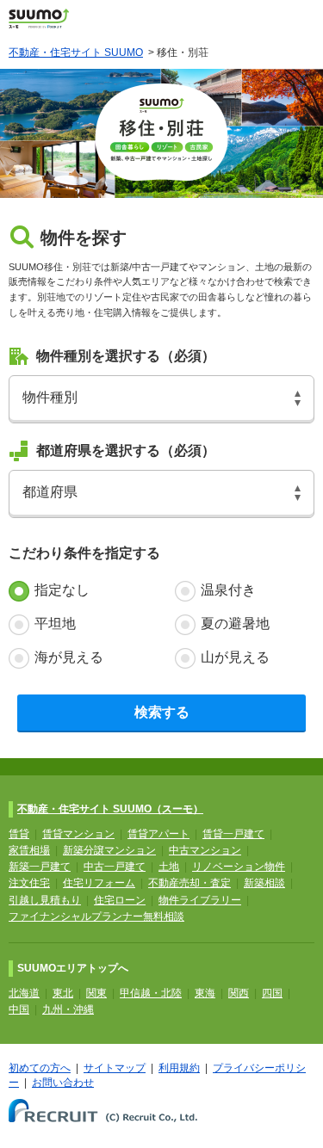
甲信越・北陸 (151, 993)
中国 (19, 1009)
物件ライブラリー (199, 900)
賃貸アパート (158, 834)
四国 (272, 993)
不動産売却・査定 (189, 883)
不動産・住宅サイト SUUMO (76, 52)
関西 (238, 993)
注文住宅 (29, 883)
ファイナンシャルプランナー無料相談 (96, 916)
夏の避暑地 (235, 623)
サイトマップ (115, 1068)
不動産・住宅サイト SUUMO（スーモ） (110, 809)
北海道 (24, 993)
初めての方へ (40, 1068)
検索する (161, 712)
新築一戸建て (40, 867)
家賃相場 (29, 850)
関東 (96, 993)
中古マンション (205, 850)
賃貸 (19, 834)
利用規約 (179, 1068)
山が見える (235, 657)
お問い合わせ (63, 1083)
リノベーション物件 (238, 867)
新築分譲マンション (109, 850)
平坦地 (55, 623)
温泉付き (228, 590)
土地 (168, 867)
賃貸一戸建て (233, 834)
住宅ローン (120, 900)
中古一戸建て (115, 867)
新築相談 (264, 883)
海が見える (68, 657)
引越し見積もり (45, 900)
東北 (63, 993)
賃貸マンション (78, 834)
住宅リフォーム (99, 883)
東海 (205, 993)
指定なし (62, 590)
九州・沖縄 (68, 1009)
